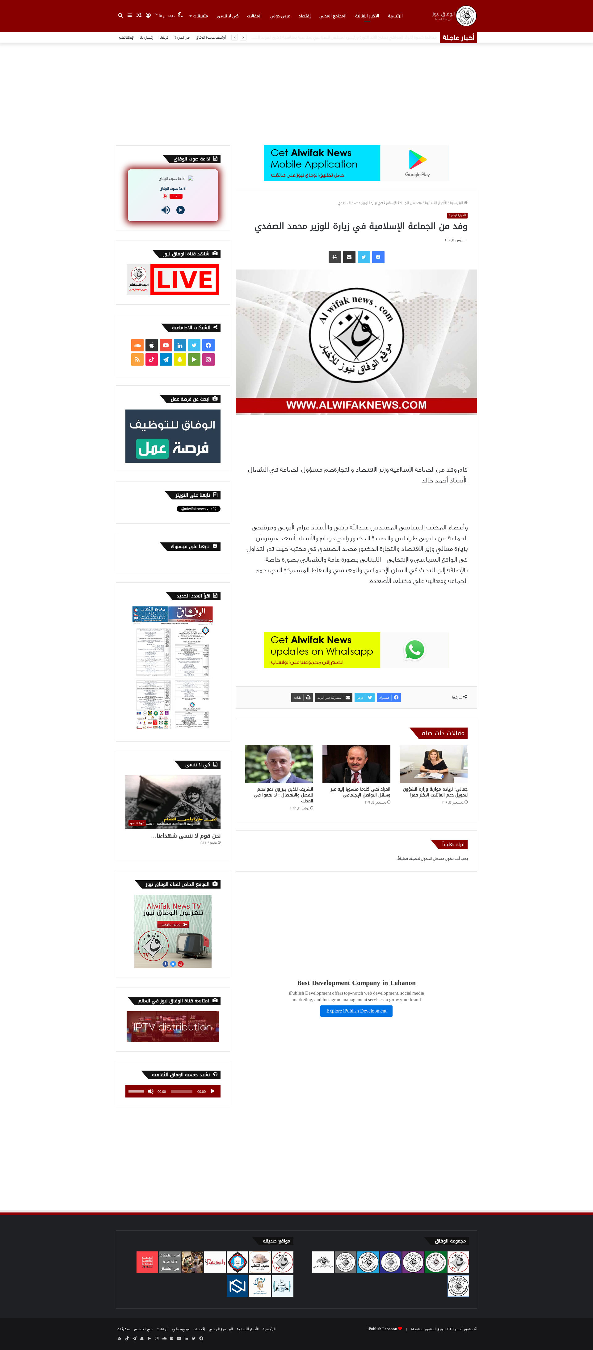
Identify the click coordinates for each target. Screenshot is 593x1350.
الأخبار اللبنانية (367, 16)
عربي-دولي (280, 16)
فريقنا (163, 37)
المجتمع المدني (333, 16)
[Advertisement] (296, 92)
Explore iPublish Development (356, 1011)
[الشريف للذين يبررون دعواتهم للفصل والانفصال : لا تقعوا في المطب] (279, 764)
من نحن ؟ (182, 37)
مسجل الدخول (432, 858)
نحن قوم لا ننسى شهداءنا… (186, 835)
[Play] (180, 210)
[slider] (137, 1090)
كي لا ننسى (227, 16)
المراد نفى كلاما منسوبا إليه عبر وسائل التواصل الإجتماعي (360, 792)
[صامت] (151, 1091)
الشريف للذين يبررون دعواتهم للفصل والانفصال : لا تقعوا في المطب (283, 795)
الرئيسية (395, 16)
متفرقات (200, 16)
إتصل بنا (146, 37)
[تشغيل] (212, 1091)
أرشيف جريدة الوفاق (211, 37)
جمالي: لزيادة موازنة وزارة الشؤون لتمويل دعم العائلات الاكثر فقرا (435, 792)
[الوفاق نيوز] (454, 16)
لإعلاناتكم (126, 37)
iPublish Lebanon (382, 1329)
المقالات (254, 16)
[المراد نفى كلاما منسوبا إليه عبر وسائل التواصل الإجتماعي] (356, 764)
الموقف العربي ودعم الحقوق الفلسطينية (401, 37)
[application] (173, 1091)
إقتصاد (305, 16)
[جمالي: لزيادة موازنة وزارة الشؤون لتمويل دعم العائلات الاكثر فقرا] (434, 764)
